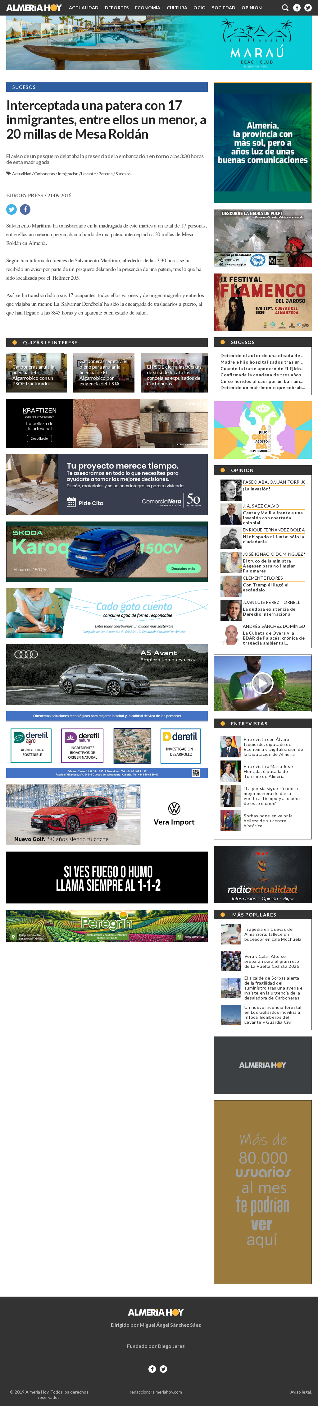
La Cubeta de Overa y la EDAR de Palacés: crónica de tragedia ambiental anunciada (274, 638)
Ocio (199, 7)
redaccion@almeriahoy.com (156, 1392)
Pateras (105, 173)
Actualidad (84, 7)
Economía (148, 7)
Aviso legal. (301, 1392)
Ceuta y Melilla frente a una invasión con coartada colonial (273, 517)
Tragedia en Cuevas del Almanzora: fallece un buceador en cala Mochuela (273, 934)
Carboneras (45, 173)
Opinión (252, 7)
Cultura (177, 7)
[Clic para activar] (285, 8)
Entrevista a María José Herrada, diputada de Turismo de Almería (268, 771)
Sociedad (223, 7)
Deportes (117, 7)
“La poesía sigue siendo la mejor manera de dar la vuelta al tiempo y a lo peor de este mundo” (272, 796)
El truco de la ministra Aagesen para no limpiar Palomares (269, 565)
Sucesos (123, 173)
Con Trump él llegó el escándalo (265, 587)
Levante (88, 173)
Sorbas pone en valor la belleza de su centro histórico (268, 820)
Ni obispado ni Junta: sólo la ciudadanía (273, 539)
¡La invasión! (256, 488)
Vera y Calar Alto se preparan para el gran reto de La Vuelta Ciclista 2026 (271, 961)
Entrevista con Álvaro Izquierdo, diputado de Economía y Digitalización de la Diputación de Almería (273, 747)
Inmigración (68, 173)
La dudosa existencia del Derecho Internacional (270, 612)
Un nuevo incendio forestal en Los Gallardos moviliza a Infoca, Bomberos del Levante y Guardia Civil (273, 1015)
